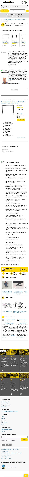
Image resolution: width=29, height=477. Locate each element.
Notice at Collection (5, 455)
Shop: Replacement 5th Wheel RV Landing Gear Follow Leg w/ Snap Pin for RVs (16, 210)
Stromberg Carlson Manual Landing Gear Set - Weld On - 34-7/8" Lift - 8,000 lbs (25, 42)
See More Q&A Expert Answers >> (10, 264)
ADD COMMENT (14, 89)
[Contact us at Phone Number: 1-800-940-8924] (23, 3)
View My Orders (5, 401)
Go (27, 11)
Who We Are (4, 423)
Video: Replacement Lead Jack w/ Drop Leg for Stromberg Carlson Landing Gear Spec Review (16, 193)
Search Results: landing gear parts (13, 203)
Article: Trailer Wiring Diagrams (12, 237)
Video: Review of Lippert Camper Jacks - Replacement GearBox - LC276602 (14, 216)
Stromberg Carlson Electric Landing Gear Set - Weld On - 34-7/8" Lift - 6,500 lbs (5, 42)
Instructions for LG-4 (9, 151)
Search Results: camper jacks (12, 213)
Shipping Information (6, 405)
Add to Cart (21, 119)
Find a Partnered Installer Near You (9, 411)
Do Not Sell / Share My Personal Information (11, 453)
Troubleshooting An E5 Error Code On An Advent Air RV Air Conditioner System (10, 321)
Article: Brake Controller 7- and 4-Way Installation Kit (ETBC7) (14, 248)
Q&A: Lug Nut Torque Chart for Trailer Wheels (16, 232)
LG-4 (20, 113)
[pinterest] (5, 445)
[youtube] (11, 445)
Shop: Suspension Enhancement (12, 261)
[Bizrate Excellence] (3, 467)
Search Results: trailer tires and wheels (14, 245)
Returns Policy (4, 403)
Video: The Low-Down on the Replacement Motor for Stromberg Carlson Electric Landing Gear (15, 220)
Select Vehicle (4, 11)
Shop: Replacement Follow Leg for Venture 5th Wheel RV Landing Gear (16, 175)
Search (3, 431)
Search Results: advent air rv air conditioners (15, 165)
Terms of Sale (4, 457)
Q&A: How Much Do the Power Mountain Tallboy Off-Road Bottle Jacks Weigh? (14, 258)
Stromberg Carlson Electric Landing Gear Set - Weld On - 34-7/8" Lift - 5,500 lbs (15, 42)
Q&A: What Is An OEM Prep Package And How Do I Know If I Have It (16, 251)
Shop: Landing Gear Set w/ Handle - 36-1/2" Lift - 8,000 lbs (16, 171)
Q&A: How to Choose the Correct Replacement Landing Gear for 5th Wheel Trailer (16, 196)
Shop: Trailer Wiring (9, 242)
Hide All (23, 269)
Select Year (13, 11)
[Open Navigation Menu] (1, 1)
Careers (3, 424)
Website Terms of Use (6, 458)
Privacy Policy (4, 451)
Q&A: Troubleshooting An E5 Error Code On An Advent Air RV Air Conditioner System (16, 185)
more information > (21, 138)
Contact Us (4, 406)
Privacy (2, 440)
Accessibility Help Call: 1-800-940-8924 (10, 449)
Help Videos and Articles (6, 429)
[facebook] (2, 445)
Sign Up (3, 418)
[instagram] (8, 445)
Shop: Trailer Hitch (9, 234)
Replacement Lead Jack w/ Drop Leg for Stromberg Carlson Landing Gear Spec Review (7, 292)
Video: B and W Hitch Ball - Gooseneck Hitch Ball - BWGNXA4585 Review (16, 224)
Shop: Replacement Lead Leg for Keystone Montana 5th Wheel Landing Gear (15, 178)
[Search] (3, 7)
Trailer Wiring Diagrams (7, 311)
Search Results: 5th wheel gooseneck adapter (15, 168)
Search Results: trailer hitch (11, 239)
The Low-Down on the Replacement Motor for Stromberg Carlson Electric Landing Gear (18, 292)
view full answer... (20, 337)
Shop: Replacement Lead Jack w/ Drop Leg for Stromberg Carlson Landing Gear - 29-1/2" (16, 206)
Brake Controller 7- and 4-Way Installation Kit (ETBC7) (18, 312)
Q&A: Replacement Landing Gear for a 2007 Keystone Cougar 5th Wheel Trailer (15, 200)
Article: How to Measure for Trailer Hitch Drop (15, 254)
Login (2, 416)
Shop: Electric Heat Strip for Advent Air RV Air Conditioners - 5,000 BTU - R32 (15, 189)
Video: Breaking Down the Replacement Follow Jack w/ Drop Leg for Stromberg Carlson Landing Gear (16, 228)
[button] (25, 287)
